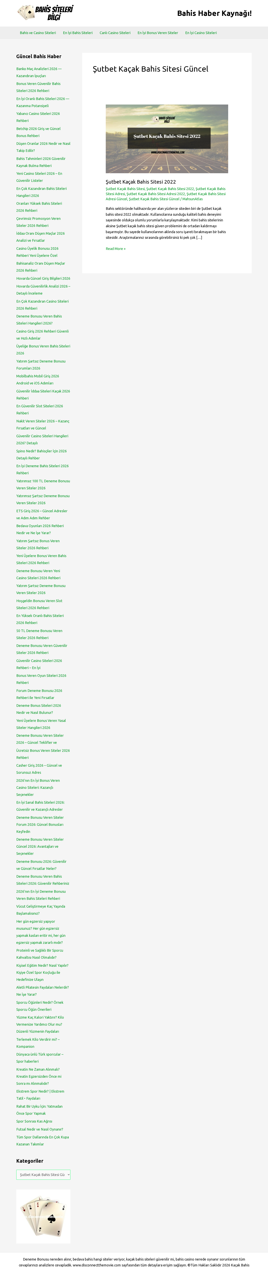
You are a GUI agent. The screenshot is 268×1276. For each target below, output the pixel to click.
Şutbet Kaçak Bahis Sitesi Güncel (154, 199)
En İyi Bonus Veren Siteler (158, 33)
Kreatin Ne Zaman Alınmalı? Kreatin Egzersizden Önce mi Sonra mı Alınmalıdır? (38, 1076)
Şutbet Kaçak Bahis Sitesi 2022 (141, 182)
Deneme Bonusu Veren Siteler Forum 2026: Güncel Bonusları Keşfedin (40, 824)
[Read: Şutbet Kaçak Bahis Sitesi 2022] (167, 138)
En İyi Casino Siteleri (201, 33)
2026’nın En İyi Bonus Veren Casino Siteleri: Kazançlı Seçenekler (38, 787)
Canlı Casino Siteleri (115, 33)
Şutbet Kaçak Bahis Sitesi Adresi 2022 (156, 194)
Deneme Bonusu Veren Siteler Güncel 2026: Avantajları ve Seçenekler (40, 846)
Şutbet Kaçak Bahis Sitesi (125, 189)
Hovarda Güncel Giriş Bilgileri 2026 (43, 278)
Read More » (116, 249)
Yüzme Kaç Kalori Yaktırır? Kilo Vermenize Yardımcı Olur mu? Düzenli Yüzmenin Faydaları (40, 1024)
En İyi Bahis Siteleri (78, 33)
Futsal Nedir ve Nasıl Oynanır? (39, 1129)
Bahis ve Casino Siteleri (38, 33)
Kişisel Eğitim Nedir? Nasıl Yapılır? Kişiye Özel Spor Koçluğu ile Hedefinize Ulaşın (42, 972)
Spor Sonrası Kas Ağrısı (34, 1121)
